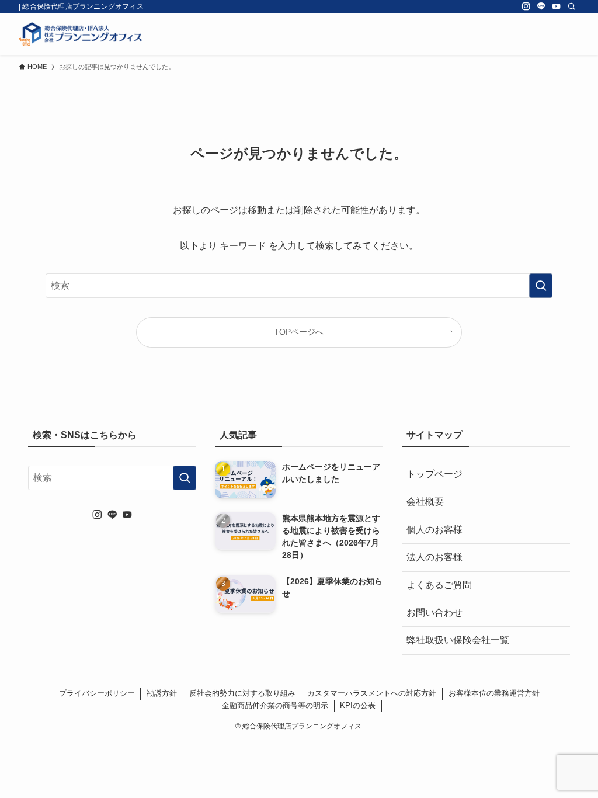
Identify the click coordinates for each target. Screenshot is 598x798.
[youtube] (556, 6)
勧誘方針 (162, 693)
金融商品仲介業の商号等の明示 (275, 705)
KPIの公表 (358, 705)
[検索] (571, 6)
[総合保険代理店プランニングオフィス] (80, 34)
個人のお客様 (434, 530)
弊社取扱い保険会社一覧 (457, 640)
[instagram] (526, 6)
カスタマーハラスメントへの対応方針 (371, 693)
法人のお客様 (434, 557)
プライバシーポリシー (97, 693)
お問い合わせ (434, 612)
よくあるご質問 (439, 585)
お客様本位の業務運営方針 (494, 693)
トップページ (434, 474)
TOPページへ (299, 331)
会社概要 (425, 501)
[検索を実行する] (540, 285)
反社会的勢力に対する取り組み (242, 693)
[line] (541, 6)
